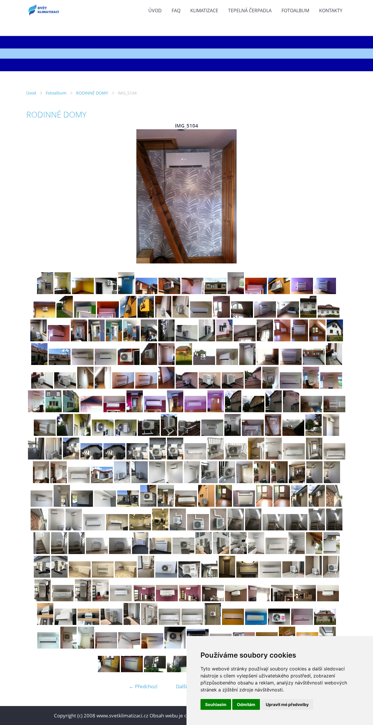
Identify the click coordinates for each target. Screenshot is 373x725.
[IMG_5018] (65, 386)
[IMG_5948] (273, 528)
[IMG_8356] (169, 623)
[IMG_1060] (256, 623)
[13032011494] (213, 623)
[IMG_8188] (190, 599)
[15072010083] (236, 292)
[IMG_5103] (253, 434)
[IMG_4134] (187, 339)
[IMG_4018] (38, 339)
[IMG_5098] (189, 434)
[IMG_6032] (189, 575)
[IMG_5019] (85, 386)
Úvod (155, 10)
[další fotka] (337, 196)
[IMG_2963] (44, 315)
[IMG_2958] (302, 292)
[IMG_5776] (227, 481)
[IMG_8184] (121, 599)
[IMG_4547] (265, 339)
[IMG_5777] (244, 481)
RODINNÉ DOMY (92, 93)
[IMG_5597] (195, 457)
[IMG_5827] (206, 505)
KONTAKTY (330, 10)
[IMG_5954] (76, 552)
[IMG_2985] (221, 315)
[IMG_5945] (218, 528)
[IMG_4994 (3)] (204, 363)
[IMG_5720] (334, 457)
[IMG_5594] (157, 457)
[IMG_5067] (311, 410)
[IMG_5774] (209, 481)
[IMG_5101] (212, 434)
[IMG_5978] (239, 552)
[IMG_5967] (160, 552)
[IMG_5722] (58, 481)
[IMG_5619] (215, 457)
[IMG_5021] (123, 386)
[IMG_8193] (259, 599)
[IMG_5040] (253, 386)
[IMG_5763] (192, 481)
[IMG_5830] (224, 505)
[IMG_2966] (65, 315)
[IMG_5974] (183, 552)
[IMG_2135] (155, 670)
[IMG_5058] (215, 410)
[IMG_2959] (325, 292)
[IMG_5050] (91, 410)
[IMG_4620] (335, 339)
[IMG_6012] (80, 575)
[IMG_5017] (42, 386)
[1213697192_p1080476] (152, 646)
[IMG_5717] (273, 457)
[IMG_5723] (79, 481)
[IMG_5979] (256, 552)
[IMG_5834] (282, 505)
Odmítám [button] (246, 704)
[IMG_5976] (221, 552)
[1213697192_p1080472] (129, 646)
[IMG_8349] (88, 623)
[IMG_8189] (213, 599)
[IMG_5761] (157, 481)
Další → (184, 686)
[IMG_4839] (106, 363)
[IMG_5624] (256, 457)
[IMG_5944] (198, 528)
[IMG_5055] (155, 410)
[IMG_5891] (56, 528)
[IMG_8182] (100, 599)
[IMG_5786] (279, 481)
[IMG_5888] (317, 505)
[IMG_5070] (65, 434)
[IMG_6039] (247, 575)
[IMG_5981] (296, 552)
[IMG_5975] (204, 552)
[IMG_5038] (210, 386)
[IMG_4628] (83, 363)
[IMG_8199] (328, 599)
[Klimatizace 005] (86, 646)
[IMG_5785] (262, 481)
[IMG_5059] (233, 410)
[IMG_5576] (53, 457)
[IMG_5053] (114, 410)
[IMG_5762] (174, 481)
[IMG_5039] (233, 386)
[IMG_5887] (299, 505)
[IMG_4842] (166, 363)
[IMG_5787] (297, 481)
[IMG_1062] (106, 292)
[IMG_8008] (83, 599)
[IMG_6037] (227, 575)
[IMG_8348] (65, 623)
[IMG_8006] (63, 599)
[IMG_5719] (314, 457)
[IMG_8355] (149, 623)
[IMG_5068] (334, 410)
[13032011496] (62, 292)
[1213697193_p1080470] (175, 646)
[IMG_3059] (288, 315)
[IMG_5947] (253, 528)
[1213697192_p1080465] (106, 646)
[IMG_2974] (256, 292)
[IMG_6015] (146, 575)
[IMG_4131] (131, 339)
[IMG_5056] (175, 410)
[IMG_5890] (39, 528)
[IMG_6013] (103, 575)
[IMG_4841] (149, 363)
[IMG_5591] (91, 457)
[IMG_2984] (201, 315)
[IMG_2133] (132, 670)
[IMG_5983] (314, 552)
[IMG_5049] (71, 410)
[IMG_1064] (279, 623)
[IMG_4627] (60, 363)
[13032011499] (83, 292)
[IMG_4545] (245, 339)
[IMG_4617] (300, 339)
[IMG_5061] (273, 410)
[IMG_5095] (149, 434)
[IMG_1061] (126, 292)
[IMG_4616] (282, 339)
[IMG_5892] (74, 528)
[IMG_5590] (71, 457)
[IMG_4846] (184, 363)
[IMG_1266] (302, 623)
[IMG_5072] (103, 434)
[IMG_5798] (105, 505)
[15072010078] (325, 623)
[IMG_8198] (305, 599)
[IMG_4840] (129, 363)
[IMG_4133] (166, 339)
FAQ (176, 10)
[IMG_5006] (314, 363)
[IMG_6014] (126, 575)
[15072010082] (48, 646)
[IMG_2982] (181, 315)
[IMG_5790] (314, 481)
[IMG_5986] (331, 552)
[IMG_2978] (146, 315)
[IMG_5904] (117, 528)
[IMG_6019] (166, 575)
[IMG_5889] (334, 505)
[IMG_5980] (276, 552)
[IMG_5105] (293, 434)
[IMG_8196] (282, 599)
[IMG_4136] (207, 339)
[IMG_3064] (328, 315)
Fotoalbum (295, 10)
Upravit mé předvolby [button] (287, 704)
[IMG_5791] (332, 481)
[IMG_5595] (175, 457)
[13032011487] (45, 292)
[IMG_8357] (192, 623)
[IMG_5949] (296, 528)
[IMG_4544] (224, 339)
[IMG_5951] (334, 528)
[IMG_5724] (102, 481)
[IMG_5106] (313, 434)
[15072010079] (215, 292)
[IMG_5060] (253, 410)
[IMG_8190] (236, 599)
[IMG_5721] (41, 481)
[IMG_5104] (273, 434)
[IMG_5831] (244, 505)
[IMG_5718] (294, 457)
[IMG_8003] (313, 575)
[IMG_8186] (144, 599)
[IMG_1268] (169, 292)
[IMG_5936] (178, 528)
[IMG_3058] (265, 315)
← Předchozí (143, 686)
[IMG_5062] (291, 410)
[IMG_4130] (114, 339)
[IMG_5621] (236, 457)
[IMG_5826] (186, 505)
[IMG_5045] (331, 386)
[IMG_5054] (134, 410)
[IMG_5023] (166, 386)
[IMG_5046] (36, 410)
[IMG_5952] (42, 552)
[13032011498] (233, 623)
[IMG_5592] (114, 457)
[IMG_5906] (160, 528)
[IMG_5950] (317, 528)
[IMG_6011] (59, 575)
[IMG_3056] (242, 315)
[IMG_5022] (146, 386)
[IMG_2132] (109, 670)
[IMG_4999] (291, 363)
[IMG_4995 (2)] (227, 363)
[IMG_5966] (140, 552)
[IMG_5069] (45, 434)
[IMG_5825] (166, 505)
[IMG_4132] (149, 339)
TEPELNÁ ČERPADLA (250, 10)
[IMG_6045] (270, 575)
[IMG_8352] (111, 623)
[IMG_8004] (331, 575)
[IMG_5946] (236, 528)
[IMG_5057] (195, 410)
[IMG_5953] (59, 552)
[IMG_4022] (59, 339)
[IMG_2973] (108, 315)
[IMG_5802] (148, 505)
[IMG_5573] (331, 434)
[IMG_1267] (146, 292)
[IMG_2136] (178, 670)
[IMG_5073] (126, 434)
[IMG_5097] (169, 434)
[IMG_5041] (270, 386)
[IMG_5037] (187, 386)
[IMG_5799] (128, 505)
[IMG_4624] (39, 363)
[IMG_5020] (103, 386)
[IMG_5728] (139, 481)
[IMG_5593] (137, 457)
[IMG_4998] (268, 363)
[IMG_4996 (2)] (247, 363)
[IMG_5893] (94, 528)
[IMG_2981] (163, 315)
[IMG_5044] (311, 386)
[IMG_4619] (317, 339)
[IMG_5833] (264, 505)
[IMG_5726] (122, 481)
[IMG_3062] (308, 315)
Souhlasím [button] (215, 704)
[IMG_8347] (45, 623)
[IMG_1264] (192, 292)
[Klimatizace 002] (68, 646)
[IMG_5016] (334, 363)
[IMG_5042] (291, 386)
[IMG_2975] (128, 315)
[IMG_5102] (232, 434)
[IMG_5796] (82, 505)
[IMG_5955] (97, 552)
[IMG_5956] (120, 552)
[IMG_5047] (53, 410)
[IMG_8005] (42, 599)
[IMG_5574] (36, 457)
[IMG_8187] (167, 599)
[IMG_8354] (132, 623)
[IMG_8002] (293, 575)
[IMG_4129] (96, 339)
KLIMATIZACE (204, 10)
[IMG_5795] (62, 505)
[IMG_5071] (82, 434)
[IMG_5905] (140, 528)
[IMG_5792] (41, 505)
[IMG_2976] (279, 292)
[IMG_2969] (85, 315)
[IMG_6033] (209, 575)
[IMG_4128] (79, 339)
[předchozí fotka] (35, 196)
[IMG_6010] (42, 575)
